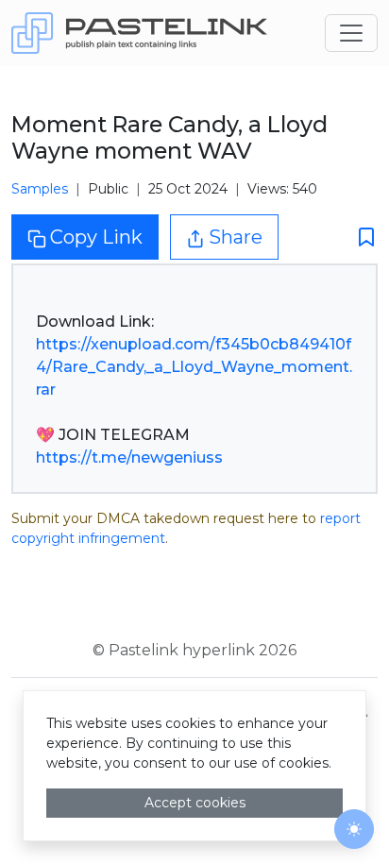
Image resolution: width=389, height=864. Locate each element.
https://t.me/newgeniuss (129, 457)
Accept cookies (194, 802)
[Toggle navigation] (351, 33)
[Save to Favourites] (361, 236)
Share (235, 237)
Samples (39, 188)
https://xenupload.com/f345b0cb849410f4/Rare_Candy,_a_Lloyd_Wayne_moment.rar (194, 366)
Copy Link (96, 237)
